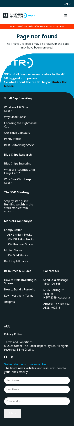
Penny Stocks (12, 139)
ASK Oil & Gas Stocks (20, 239)
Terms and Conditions (18, 342)
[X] (12, 357)
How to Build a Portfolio (19, 289)
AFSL (7, 326)
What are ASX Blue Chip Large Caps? (19, 171)
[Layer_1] (20, 15)
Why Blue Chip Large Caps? (17, 181)
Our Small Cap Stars (17, 133)
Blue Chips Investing (17, 163)
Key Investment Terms (18, 295)
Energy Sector (13, 230)
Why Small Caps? (15, 117)
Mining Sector (13, 250)
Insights (9, 302)
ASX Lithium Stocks (19, 234)
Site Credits (26, 349)
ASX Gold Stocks (17, 255)
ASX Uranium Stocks (20, 244)
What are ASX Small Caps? (16, 109)
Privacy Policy (13, 334)
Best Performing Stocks (19, 145)
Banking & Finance (16, 261)
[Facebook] (5, 357)
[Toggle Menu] (65, 15)
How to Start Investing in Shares (20, 281)
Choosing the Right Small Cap (20, 124)
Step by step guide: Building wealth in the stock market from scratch (18, 206)
